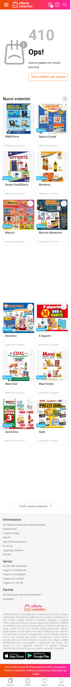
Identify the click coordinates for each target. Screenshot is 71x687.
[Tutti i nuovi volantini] (65, 99)
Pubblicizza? (10, 528)
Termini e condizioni (14, 670)
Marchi (6, 537)
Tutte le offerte (11, 533)
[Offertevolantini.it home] (23, 4)
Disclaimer (59, 667)
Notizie (7, 554)
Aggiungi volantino (13, 550)
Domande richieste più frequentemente (24, 524)
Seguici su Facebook (14, 570)
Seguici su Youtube (13, 578)
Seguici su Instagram (14, 574)
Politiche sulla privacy (38, 670)
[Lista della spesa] (57, 5)
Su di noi (8, 545)
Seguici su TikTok (13, 582)
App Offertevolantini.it (15, 541)
